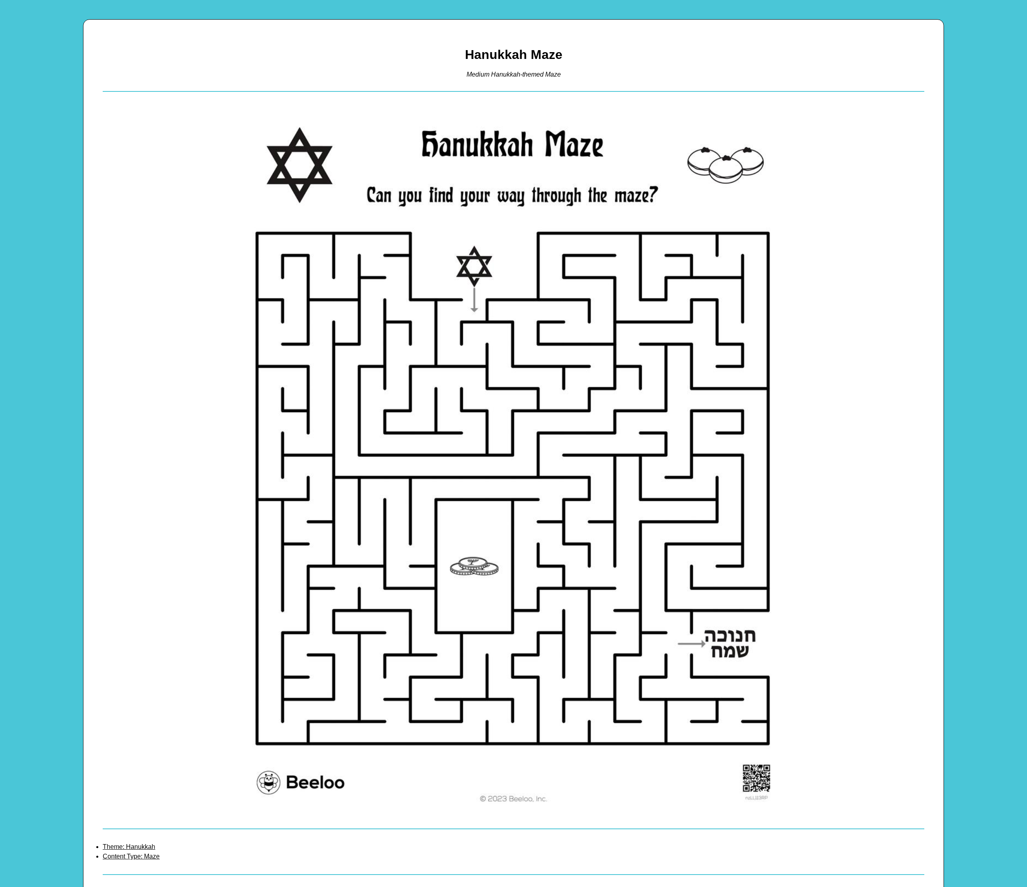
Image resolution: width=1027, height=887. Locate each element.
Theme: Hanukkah (129, 846)
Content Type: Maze (131, 856)
